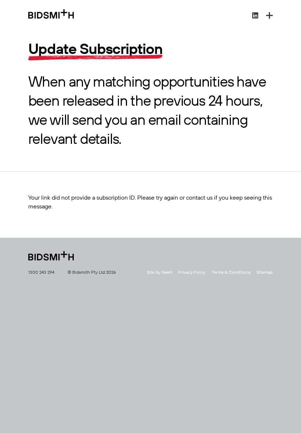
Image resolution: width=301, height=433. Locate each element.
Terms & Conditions (231, 272)
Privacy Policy (192, 272)
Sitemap (265, 272)
